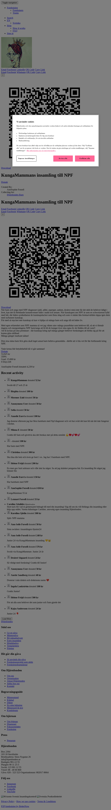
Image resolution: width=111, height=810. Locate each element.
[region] (55, 141)
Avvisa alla (63, 158)
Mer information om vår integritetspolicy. (41, 150)
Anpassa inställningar (26, 158)
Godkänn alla (84, 158)
